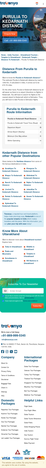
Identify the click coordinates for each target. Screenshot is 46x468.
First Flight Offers (30, 410)
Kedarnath (29, 216)
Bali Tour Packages (31, 391)
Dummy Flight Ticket (31, 439)
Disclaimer (4, 379)
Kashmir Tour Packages (9, 413)
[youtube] (15, 352)
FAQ (2, 396)
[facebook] (2, 352)
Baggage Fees (6, 383)
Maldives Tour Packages (32, 395)
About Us (4, 363)
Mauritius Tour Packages (32, 387)
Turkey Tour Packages (32, 374)
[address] (1, 344)
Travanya (8, 214)
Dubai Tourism (29, 414)
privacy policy (29, 298)
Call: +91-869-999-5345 (15, 40)
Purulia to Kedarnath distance (28, 77)
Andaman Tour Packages (9, 430)
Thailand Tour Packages (32, 378)
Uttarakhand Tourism (29, 55)
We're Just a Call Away (10, 332)
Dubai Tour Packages (31, 366)
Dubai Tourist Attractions (32, 418)
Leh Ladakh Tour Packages (10, 438)
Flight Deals (28, 406)
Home (3, 55)
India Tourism (13, 55)
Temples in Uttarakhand (10, 57)
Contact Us (5, 367)
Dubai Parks (28, 422)
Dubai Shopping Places (32, 427)
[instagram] (7, 352)
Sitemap (4, 392)
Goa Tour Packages (8, 422)
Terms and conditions (30, 301)
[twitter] (11, 352)
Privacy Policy (6, 371)
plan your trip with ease (16, 224)
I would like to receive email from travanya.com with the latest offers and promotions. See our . (24, 297)
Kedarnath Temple (29, 57)
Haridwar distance (24, 161)
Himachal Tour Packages (9, 434)
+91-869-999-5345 (13, 335)
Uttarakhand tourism (32, 239)
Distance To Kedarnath (10, 59)
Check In (4, 387)
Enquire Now (9, 34)
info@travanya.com (9, 339)
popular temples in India (17, 219)
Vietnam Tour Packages (32, 370)
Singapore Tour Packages (33, 383)
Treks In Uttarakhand (13, 246)
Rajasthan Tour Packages (10, 409)
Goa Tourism (28, 435)
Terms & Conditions (8, 375)
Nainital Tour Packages (9, 426)
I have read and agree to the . (21, 301)
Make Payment (29, 443)
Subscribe (37, 305)
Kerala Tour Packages (8, 418)
